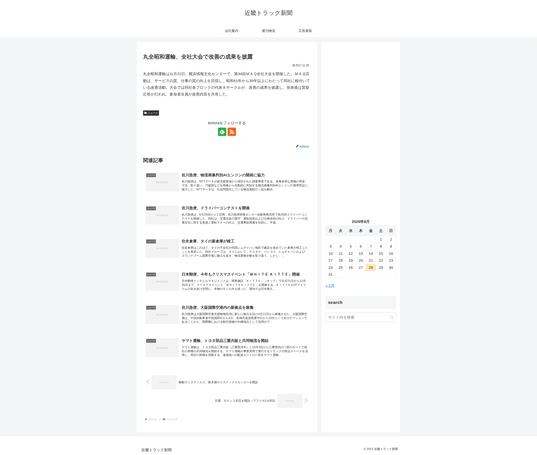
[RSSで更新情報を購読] (232, 132)
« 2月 (330, 286)
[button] (391, 317)
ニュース (153, 112)
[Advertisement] (361, 89)
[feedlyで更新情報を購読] (222, 132)
